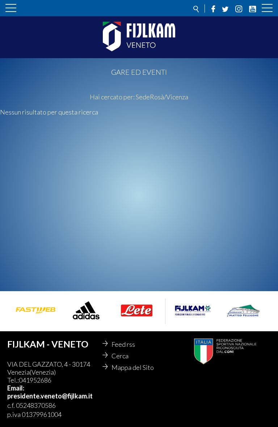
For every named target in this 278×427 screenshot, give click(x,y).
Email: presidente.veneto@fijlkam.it (50, 392)
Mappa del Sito (132, 367)
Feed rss (123, 344)
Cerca (120, 356)
